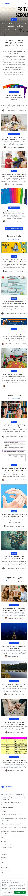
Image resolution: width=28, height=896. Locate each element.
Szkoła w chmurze (5, 870)
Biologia (14, 421)
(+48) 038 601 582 (7, 805)
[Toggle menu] (25, 3)
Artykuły (4, 811)
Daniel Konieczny (5, 850)
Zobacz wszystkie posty (14, 239)
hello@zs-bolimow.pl (8, 807)
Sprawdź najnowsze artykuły (14, 228)
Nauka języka (14, 604)
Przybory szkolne (14, 91)
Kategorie (4, 854)
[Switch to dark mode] (22, 3)
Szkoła (14, 19)
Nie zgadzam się (8, 892)
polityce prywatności (6, 889)
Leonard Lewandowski (6, 847)
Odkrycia (3, 872)
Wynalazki (3, 857)
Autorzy (3, 842)
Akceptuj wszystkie (20, 892)
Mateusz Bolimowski (6, 844)
